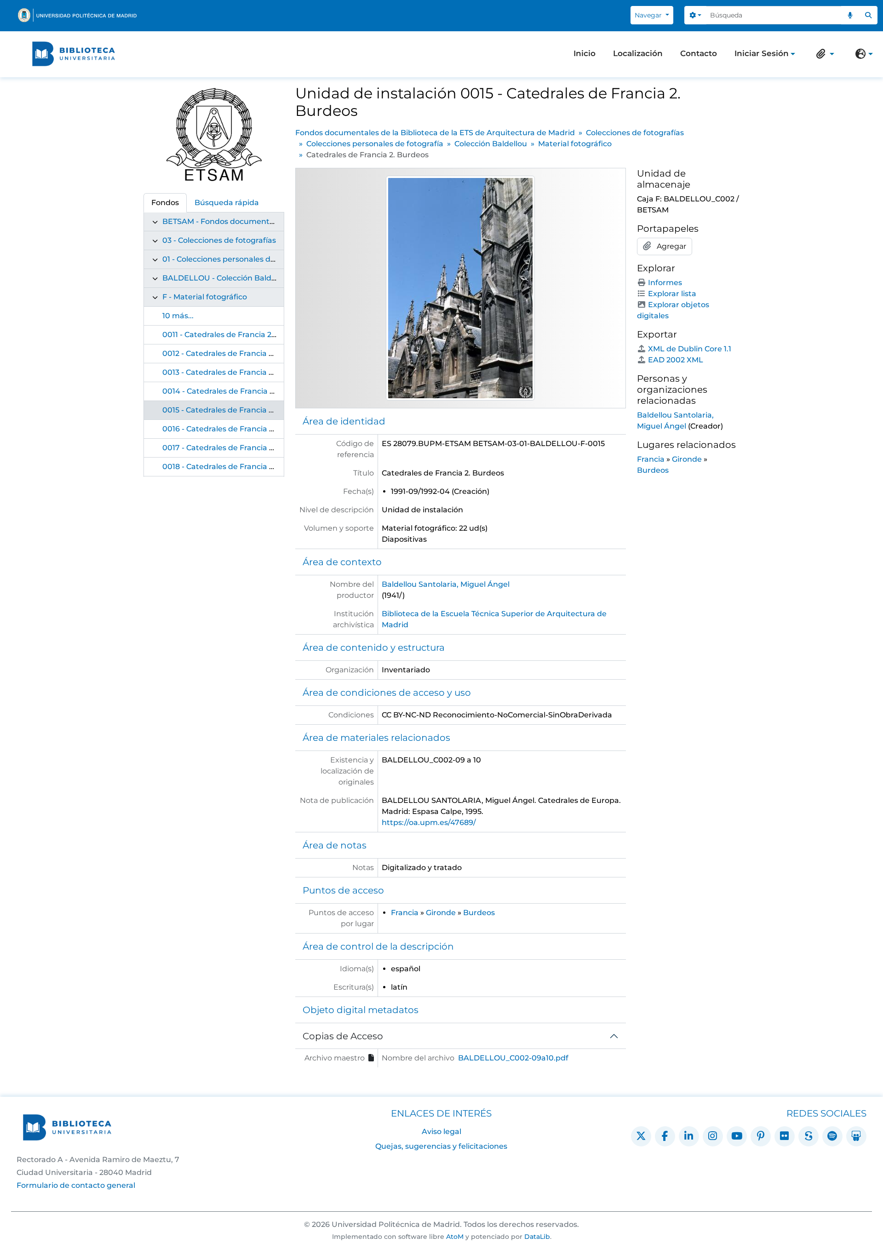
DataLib (537, 1236)
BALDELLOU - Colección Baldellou (225, 278)
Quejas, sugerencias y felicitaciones (441, 1146)
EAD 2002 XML (675, 359)
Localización (638, 53)
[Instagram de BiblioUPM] (713, 1136)
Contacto (698, 53)
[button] (823, 54)
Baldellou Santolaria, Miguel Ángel (446, 584)
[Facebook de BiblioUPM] (665, 1136)
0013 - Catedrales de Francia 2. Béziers (233, 372)
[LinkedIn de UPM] (689, 1136)
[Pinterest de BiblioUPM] (761, 1136)
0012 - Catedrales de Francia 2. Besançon (238, 353)
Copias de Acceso (343, 1036)
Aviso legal (441, 1131)
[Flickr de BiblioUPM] (784, 1136)
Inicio (584, 53)
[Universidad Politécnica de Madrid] (77, 15)
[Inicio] (73, 53)
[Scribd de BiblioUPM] (808, 1136)
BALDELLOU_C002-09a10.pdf (513, 1058)
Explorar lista (672, 293)
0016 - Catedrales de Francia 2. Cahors (232, 428)
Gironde (441, 912)
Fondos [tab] (165, 202)
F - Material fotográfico (204, 296)
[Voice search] (850, 15)
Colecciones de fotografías (635, 132)
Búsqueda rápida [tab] (227, 202)
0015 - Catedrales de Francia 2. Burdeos (235, 410)
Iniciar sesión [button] (761, 54)
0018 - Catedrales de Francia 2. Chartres (236, 466)
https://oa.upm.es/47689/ (429, 822)
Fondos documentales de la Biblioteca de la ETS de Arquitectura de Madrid (435, 132)
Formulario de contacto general (76, 1185)
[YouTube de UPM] (737, 1136)
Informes (665, 282)
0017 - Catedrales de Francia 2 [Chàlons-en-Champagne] (267, 447)
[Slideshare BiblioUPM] (856, 1136)
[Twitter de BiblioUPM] (641, 1136)
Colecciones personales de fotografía (374, 143)
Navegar (649, 15)
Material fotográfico (575, 143)
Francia (405, 912)
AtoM (455, 1236)
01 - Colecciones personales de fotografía (238, 259)
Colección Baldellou (490, 143)
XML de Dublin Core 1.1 (689, 348)
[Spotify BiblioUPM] (832, 1136)
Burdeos (479, 912)
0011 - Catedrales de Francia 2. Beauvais (235, 334)
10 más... (178, 315)
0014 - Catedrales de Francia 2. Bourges (235, 391)
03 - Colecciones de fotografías (219, 240)
